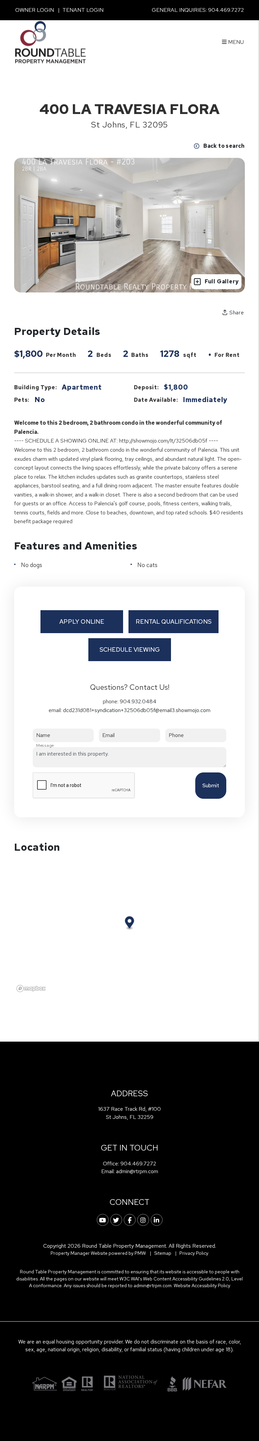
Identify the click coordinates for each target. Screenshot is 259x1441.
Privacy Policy (193, 1253)
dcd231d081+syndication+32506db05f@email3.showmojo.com (136, 710)
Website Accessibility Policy (202, 1285)
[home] (50, 41)
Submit (210, 785)
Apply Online (81, 621)
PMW (140, 1253)
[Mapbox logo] (31, 988)
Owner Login (34, 9)
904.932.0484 (138, 701)
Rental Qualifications (173, 621)
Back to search (224, 145)
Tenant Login (83, 9)
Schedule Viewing (129, 649)
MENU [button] (235, 42)
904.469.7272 (226, 9)
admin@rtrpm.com (137, 1171)
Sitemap (162, 1253)
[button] (103, 1220)
